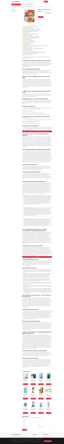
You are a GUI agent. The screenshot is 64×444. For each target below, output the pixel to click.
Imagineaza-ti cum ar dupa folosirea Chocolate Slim (30, 34)
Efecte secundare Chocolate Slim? (28, 50)
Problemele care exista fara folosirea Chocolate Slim (31, 26)
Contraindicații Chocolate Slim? (27, 49)
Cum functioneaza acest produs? (28, 43)
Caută (46, 1)
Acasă (23, 4)
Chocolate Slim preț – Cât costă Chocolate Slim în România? (32, 36)
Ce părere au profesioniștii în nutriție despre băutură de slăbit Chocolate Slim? (34, 52)
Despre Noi (34, 436)
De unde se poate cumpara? (27, 39)
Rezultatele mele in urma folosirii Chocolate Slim (30, 31)
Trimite (24, 429)
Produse (26, 4)
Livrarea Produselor (45, 437)
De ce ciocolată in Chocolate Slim (28, 27)
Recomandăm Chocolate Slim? (27, 54)
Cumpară (25, 384)
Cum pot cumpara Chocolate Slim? (28, 40)
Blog (29, 4)
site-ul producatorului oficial (33, 167)
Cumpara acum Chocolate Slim (27, 35)
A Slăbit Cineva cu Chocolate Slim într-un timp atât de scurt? (32, 30)
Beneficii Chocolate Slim (26, 32)
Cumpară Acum (37, 131)
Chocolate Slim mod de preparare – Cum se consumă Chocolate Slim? (33, 48)
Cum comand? (45, 436)
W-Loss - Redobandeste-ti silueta (42, 394)
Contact (32, 4)
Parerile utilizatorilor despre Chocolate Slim (29, 41)
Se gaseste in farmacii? (26, 44)
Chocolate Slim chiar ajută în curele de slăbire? (30, 53)
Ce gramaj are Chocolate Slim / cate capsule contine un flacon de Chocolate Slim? (35, 45)
